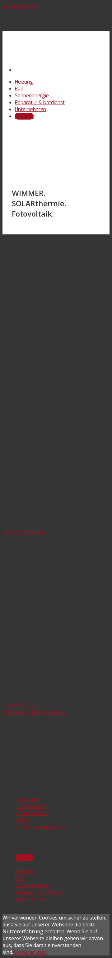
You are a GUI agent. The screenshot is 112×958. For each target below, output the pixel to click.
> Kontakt (26, 799)
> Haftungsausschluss (41, 826)
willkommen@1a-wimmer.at (34, 712)
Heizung (24, 82)
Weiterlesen (34, 952)
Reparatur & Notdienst (40, 102)
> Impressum (30, 806)
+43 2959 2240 (19, 705)
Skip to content (20, 6)
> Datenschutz (32, 813)
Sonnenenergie (32, 95)
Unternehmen (30, 109)
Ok (16, 952)
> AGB (22, 820)
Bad (19, 88)
